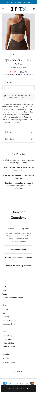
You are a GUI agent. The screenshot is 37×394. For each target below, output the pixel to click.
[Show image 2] (15, 54)
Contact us (6, 310)
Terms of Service (8, 347)
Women (5, 294)
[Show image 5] (21, 54)
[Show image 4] (19, 54)
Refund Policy (7, 336)
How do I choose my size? (18, 229)
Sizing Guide (9, 139)
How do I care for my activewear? (18, 257)
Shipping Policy (8, 343)
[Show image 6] (23, 54)
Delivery (8, 132)
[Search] (31, 9)
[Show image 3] (17, 54)
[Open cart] (34, 9)
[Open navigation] (3, 9)
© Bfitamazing (18, 371)
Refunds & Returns (9, 320)
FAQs (4, 313)
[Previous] (9, 54)
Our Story (5, 359)
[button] (18, 74)
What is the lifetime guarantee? (18, 266)
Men (4, 290)
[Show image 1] (13, 54)
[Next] (27, 54)
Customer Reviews (9, 362)
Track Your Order (8, 324)
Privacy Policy (7, 340)
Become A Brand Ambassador (13, 298)
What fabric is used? (18, 249)
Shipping (5, 317)
